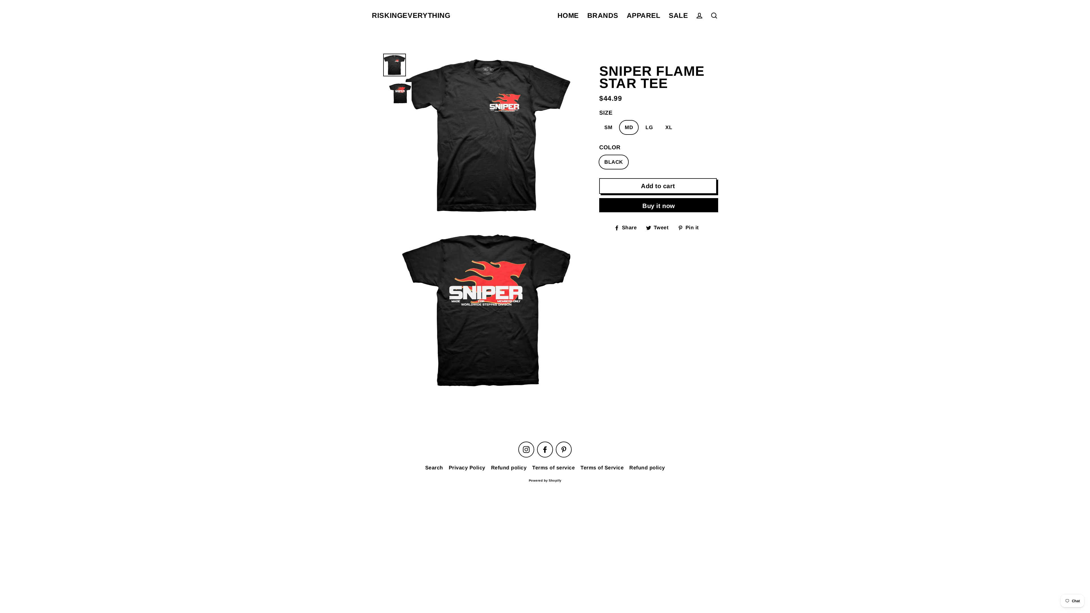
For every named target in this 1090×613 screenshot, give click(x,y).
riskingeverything (411, 15)
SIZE (605, 113)
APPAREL (644, 15)
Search (434, 468)
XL (668, 127)
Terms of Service (602, 468)
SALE (678, 15)
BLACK (613, 162)
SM (608, 127)
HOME (568, 15)
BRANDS (602, 15)
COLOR (610, 147)
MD (629, 127)
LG (649, 127)
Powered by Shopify (545, 480)
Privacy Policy (467, 468)
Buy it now (658, 205)
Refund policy (509, 468)
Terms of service (553, 468)
